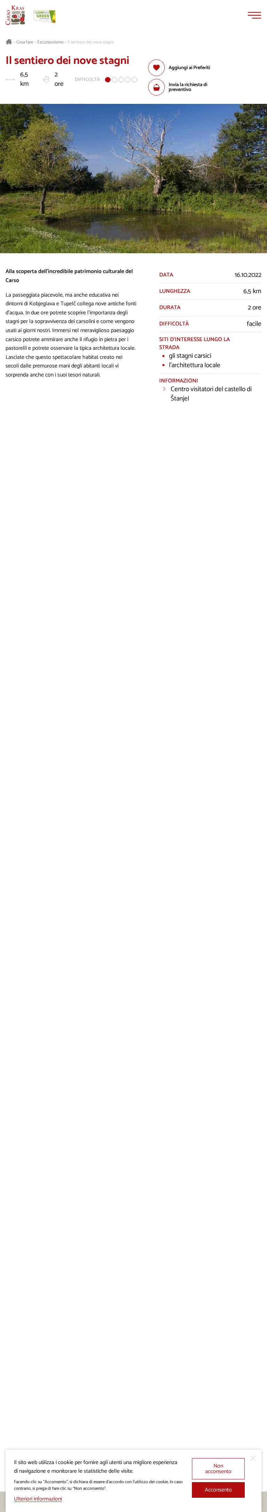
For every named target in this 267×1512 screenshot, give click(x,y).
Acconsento (218, 1490)
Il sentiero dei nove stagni (90, 42)
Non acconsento (218, 1468)
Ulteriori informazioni (38, 1499)
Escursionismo (50, 42)
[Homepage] (15, 15)
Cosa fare (24, 42)
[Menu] (254, 15)
